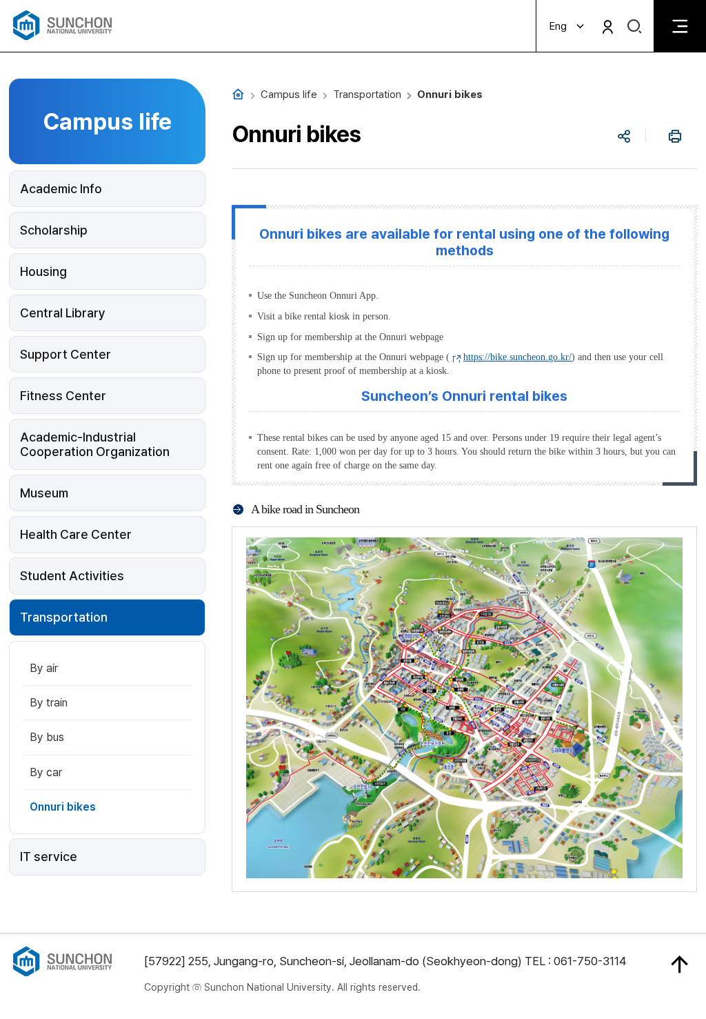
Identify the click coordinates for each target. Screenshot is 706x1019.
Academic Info (61, 188)
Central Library (62, 313)
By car (46, 772)
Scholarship (54, 230)
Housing (43, 271)
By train (49, 702)
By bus (47, 737)
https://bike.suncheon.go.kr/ (517, 357)
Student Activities (72, 575)
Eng (558, 26)
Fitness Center (63, 395)
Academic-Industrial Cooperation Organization (95, 444)
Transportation (64, 617)
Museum (44, 493)
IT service (48, 856)
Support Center (65, 354)
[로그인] (608, 26)
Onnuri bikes (63, 806)
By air (44, 668)
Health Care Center (76, 534)
